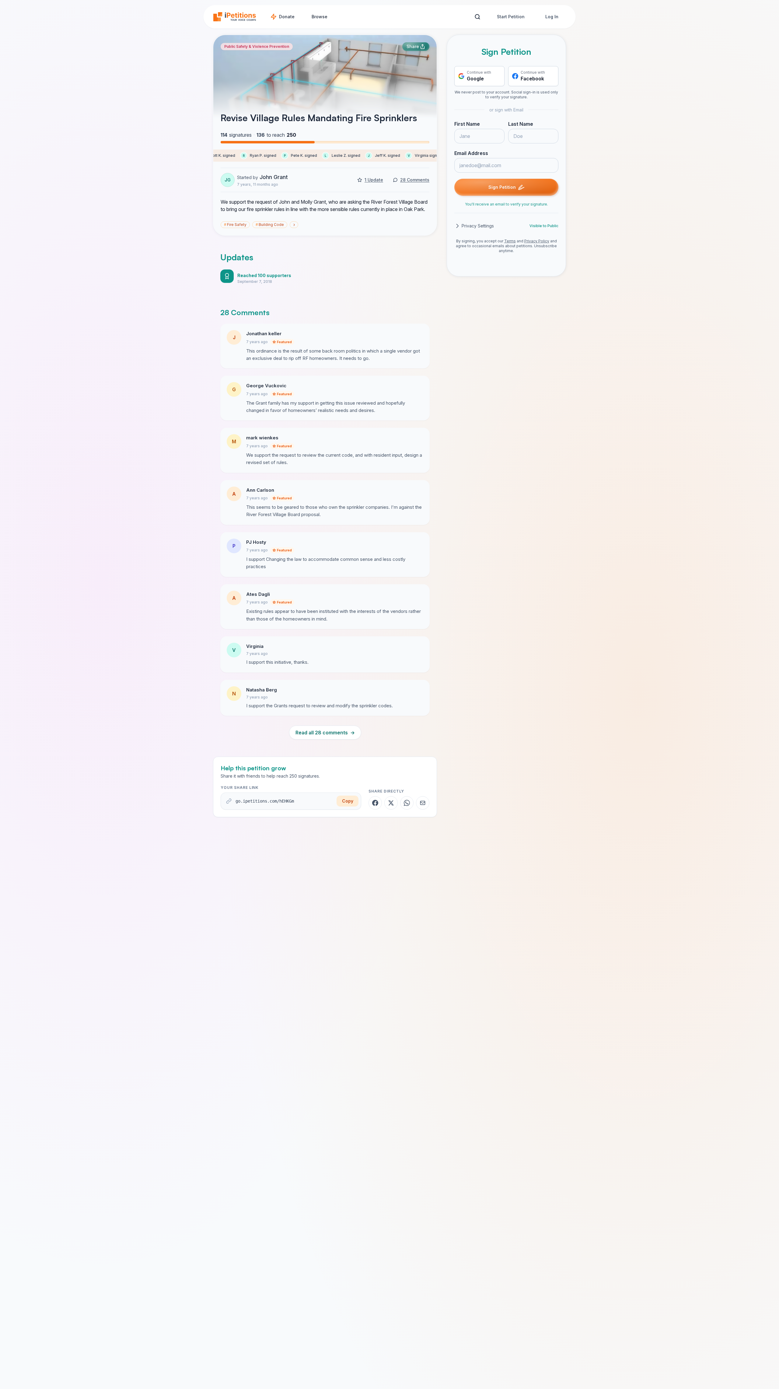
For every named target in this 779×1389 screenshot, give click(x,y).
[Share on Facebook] (375, 803)
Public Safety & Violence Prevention (256, 46)
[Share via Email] (422, 803)
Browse (319, 16)
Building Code (270, 224)
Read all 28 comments (325, 733)
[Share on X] (391, 803)
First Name (467, 124)
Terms (510, 241)
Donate (287, 16)
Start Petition (511, 16)
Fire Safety (235, 224)
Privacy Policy (536, 241)
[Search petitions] (477, 17)
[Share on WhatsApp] (407, 803)
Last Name (520, 124)
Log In (551, 16)
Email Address (471, 153)
